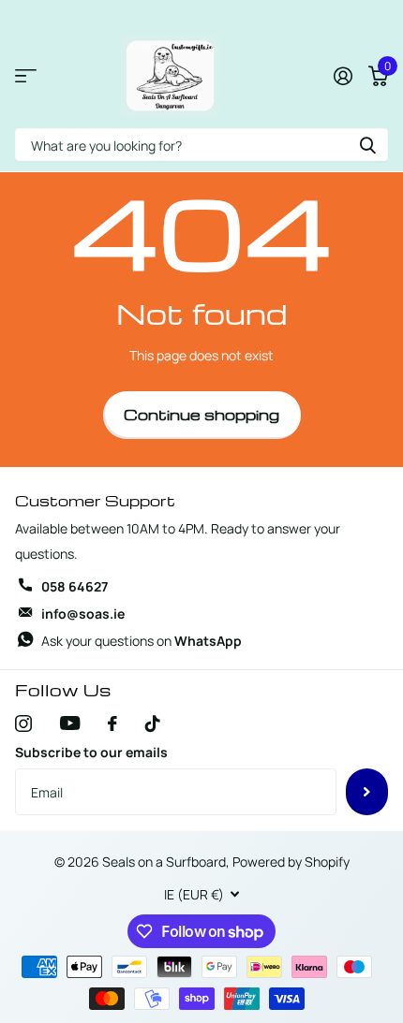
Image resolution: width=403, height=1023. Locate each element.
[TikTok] (152, 723)
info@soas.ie (83, 613)
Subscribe (367, 791)
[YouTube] (70, 723)
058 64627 (74, 586)
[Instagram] (23, 723)
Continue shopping (201, 414)
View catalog (26, 76)
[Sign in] (342, 75)
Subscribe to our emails (91, 752)
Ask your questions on (141, 641)
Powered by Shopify (291, 861)
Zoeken (367, 144)
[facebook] (112, 723)
